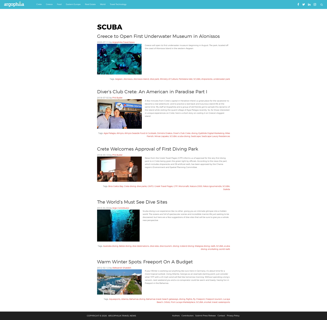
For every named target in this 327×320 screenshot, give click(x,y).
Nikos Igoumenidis (212, 186)
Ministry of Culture (169, 79)
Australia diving (110, 246)
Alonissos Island (141, 79)
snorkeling (213, 249)
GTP (176, 186)
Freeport (200, 299)
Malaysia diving (202, 246)
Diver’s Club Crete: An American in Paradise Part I (152, 91)
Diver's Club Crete (181, 133)
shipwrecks (206, 79)
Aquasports (114, 299)
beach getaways (170, 299)
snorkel (207, 302)
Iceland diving (187, 246)
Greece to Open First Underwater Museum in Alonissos (158, 36)
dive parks (142, 186)
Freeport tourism (214, 299)
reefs (213, 246)
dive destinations (140, 246)
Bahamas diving (137, 299)
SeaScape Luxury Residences (216, 136)
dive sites (154, 246)
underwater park (221, 79)
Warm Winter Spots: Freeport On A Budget (145, 262)
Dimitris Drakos (164, 133)
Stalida (226, 189)
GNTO (151, 186)
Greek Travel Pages (163, 186)
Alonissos (128, 79)
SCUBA (196, 79)
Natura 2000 (196, 186)
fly (194, 299)
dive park (154, 79)
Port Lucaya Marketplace (183, 302)
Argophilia (15, 4)
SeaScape (196, 136)
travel (214, 302)
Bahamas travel (153, 299)
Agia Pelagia (110, 133)
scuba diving (184, 136)
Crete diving (130, 186)
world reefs (224, 249)
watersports (224, 302)
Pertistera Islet (185, 79)
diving (194, 133)
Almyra (120, 133)
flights (189, 299)
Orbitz (167, 302)
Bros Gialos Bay (115, 186)
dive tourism (166, 246)
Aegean (119, 79)
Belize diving (125, 246)
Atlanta (124, 299)
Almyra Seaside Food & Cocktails (140, 133)
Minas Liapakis (162, 136)
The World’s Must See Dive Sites (132, 202)
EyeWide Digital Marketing (211, 133)
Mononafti (184, 186)
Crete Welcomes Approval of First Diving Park (147, 149)
